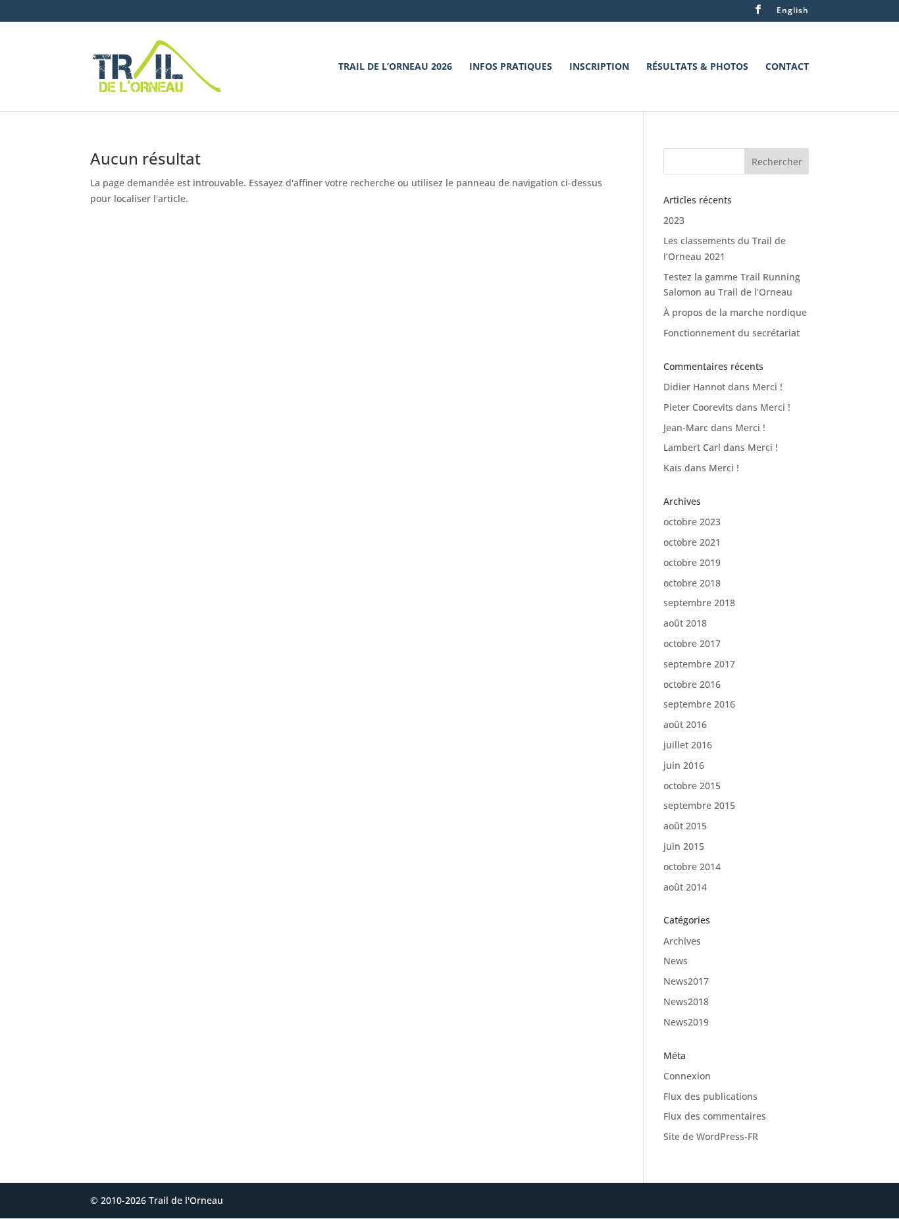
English (793, 11)
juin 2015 (683, 846)
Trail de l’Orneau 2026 (395, 67)
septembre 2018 (699, 602)
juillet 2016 (687, 745)
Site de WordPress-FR (710, 1136)
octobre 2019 (692, 562)
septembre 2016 (699, 704)
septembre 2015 (699, 805)
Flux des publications (710, 1096)
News (675, 960)
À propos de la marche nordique (735, 312)
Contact (787, 67)
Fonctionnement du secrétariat (731, 332)
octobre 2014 (692, 866)
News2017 (686, 981)
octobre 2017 (692, 643)
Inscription (599, 67)
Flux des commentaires (714, 1116)
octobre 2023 (692, 521)
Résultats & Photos (697, 67)
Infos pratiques (510, 67)
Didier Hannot (694, 386)
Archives (682, 941)
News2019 (686, 1022)
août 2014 (685, 887)
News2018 (686, 1001)
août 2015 (685, 825)
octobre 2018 (692, 583)
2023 (673, 220)
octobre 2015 (692, 785)
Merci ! (767, 386)
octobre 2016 (692, 684)
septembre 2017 (699, 664)
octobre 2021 (692, 542)
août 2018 (685, 623)
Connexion (687, 1076)
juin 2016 (683, 765)
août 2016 (685, 724)
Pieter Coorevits (698, 407)
